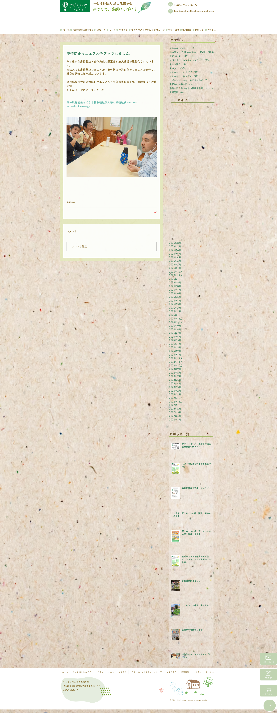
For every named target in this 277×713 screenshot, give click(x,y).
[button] (83, 29)
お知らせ (71, 202)
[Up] (269, 705)
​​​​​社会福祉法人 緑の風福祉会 (112, 3)
